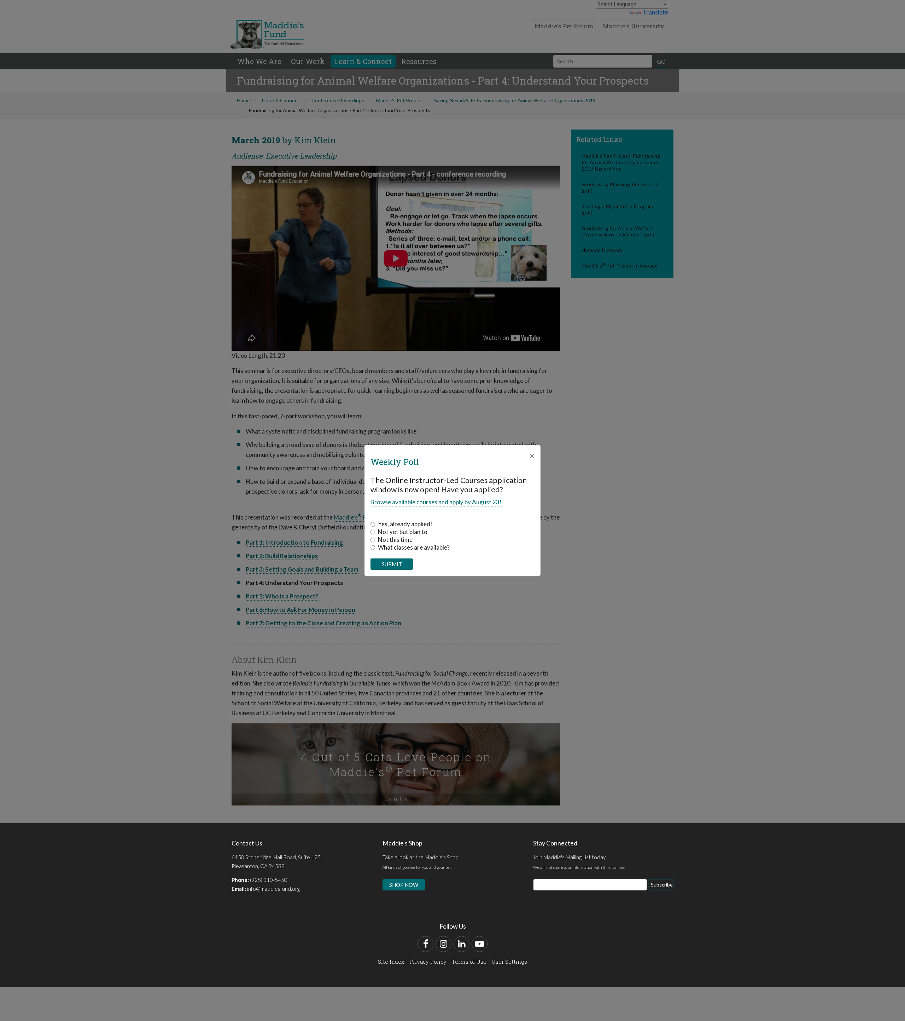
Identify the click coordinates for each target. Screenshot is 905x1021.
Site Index (391, 961)
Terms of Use (468, 961)
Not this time (395, 539)
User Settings (509, 961)
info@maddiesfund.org (273, 888)
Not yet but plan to (402, 531)
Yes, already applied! (405, 524)
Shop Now (403, 885)
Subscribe (662, 885)
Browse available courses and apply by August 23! (436, 502)
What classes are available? (414, 547)
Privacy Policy (427, 961)
